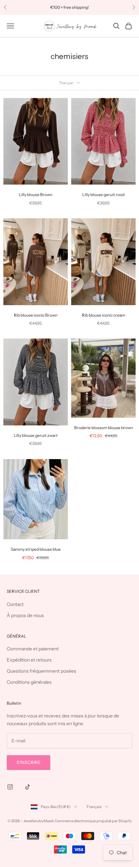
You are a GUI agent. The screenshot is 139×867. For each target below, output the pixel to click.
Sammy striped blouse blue (36, 549)
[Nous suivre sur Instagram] (10, 786)
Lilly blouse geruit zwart (36, 435)
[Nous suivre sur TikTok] (27, 786)
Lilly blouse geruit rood (103, 194)
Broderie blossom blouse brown (103, 427)
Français (94, 806)
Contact (15, 604)
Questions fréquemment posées (41, 671)
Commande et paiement (33, 649)
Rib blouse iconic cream (103, 315)
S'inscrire (28, 762)
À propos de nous (25, 615)
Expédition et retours (29, 660)
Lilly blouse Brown (35, 194)
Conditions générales (29, 682)
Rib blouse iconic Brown (35, 315)
